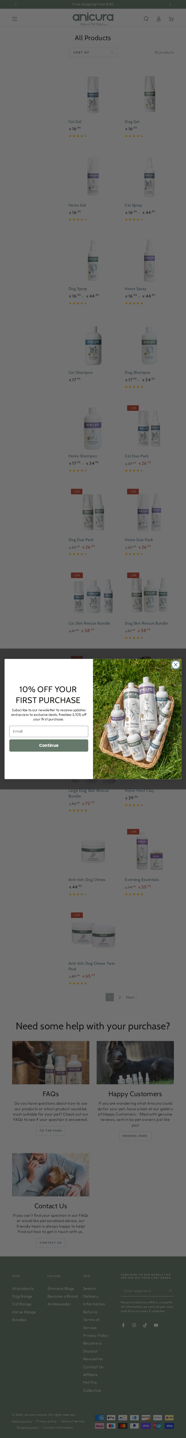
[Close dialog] (176, 665)
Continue (49, 745)
